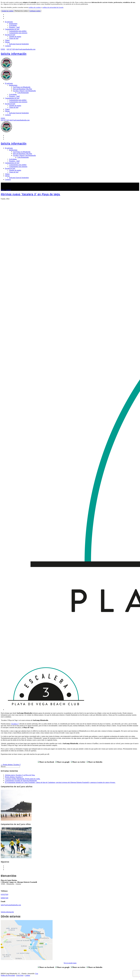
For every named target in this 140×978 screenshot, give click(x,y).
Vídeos (7, 40)
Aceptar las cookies (7, 11)
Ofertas (7, 42)
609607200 (4, 898)
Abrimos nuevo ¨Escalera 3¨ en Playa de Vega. (30, 194)
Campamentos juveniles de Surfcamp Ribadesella (21, 780)
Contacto (8, 46)
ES (4, 49)
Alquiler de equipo (15, 36)
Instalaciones (13, 23)
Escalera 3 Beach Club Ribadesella (24, 91)
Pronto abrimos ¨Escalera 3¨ (11, 764)
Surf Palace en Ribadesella (21, 87)
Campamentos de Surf (12, 29)
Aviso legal (19, 975)
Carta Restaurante (23, 92)
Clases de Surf (13, 38)
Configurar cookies (35, 11)
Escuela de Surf (10, 35)
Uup (36, 973)
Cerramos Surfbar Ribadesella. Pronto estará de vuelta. (22, 779)
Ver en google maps (70, 963)
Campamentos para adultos (17, 31)
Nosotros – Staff (14, 27)
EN (2, 49)
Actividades (13, 25)
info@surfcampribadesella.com (25, 49)
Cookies (27, 975)
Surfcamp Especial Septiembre (19, 44)
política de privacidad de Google (52, 7)
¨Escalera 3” (15, 724)
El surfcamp (9, 22)
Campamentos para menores (18, 33)
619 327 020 (11, 49)
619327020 (4, 894)
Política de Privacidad (8, 975)
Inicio (3, 190)
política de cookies (35, 7)
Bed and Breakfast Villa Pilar (22, 89)
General (8, 190)
